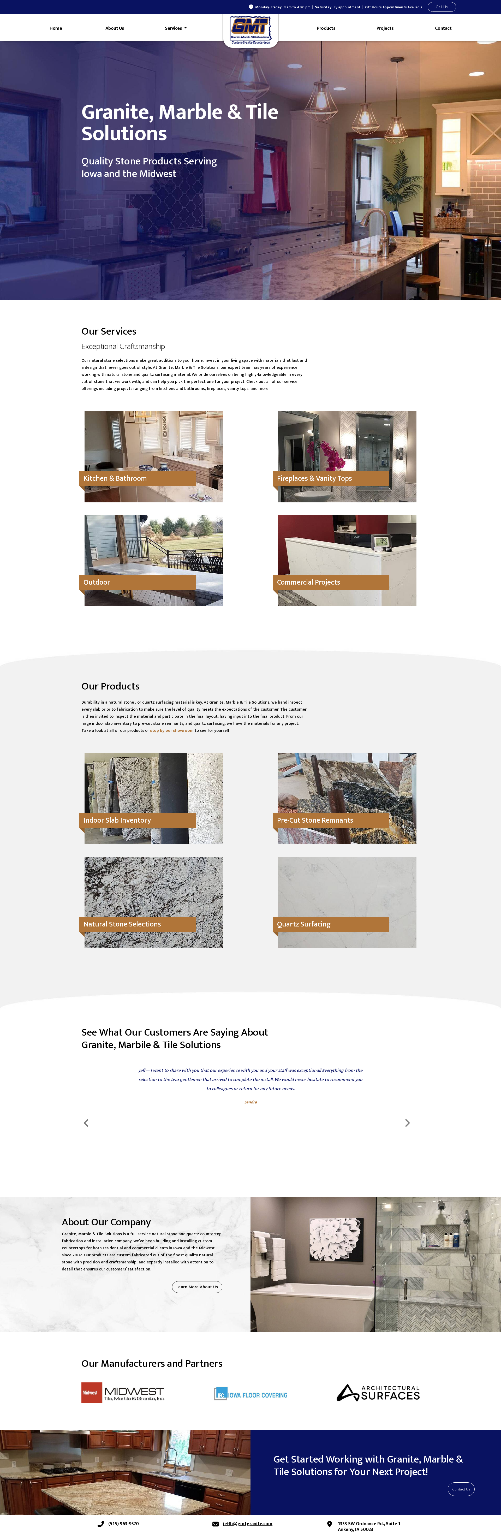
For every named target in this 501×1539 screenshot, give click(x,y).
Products (326, 28)
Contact (443, 28)
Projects (385, 28)
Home (56, 28)
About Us (114, 28)
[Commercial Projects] (347, 530)
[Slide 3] (260, 1173)
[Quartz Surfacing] (347, 872)
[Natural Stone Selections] (154, 872)
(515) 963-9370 (123, 1524)
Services (174, 28)
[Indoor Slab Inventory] (154, 768)
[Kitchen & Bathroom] (154, 426)
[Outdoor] (154, 530)
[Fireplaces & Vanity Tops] (347, 426)
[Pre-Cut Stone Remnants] (347, 768)
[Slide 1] (241, 1173)
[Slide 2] (250, 1173)
